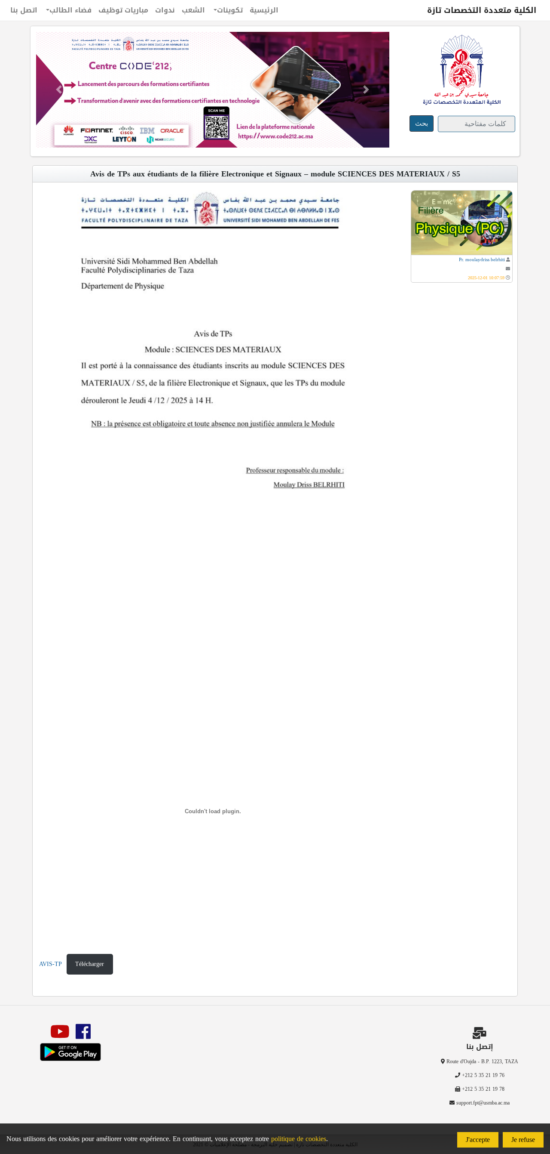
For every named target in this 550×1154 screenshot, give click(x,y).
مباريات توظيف (123, 10)
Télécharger (89, 964)
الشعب (193, 10)
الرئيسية (264, 10)
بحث (421, 123)
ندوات (165, 10)
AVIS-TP (50, 964)
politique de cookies (298, 1138)
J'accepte (478, 1139)
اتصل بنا (23, 10)
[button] (59, 90)
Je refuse (523, 1139)
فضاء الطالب (70, 10)
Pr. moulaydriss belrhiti (482, 259)
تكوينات (230, 10)
